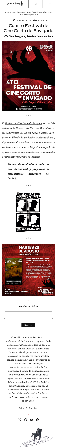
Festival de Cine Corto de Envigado (23, 123)
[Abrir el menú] (50, 4)
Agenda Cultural (24, 12)
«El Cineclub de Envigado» (33, 132)
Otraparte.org (11, 12)
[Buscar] (35, 4)
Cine (35, 12)
